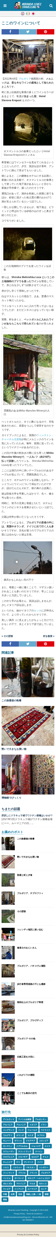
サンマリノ (7, 1146)
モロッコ (43, 1183)
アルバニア (7, 1124)
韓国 (47, 1194)
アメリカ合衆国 (24, 1119)
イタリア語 (28, 14)
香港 (5, 1199)
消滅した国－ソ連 (33, 1194)
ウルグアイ (7, 1135)
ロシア (44, 1189)
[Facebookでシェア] (10, 31)
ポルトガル (7, 1183)
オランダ (20, 1135)
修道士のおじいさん (27, 947)
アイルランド (8, 1119)
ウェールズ (32, 1130)
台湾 (12, 1194)
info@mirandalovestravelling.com (17, 1217)
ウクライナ (45, 1130)
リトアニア (19, 1189)
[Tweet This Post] (28, 31)
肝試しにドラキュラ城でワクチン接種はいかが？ (27, 815)
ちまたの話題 (11, 809)
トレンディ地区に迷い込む (30, 929)
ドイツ (40, 1162)
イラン (44, 1124)
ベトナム (7, 1178)
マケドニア (21, 1183)
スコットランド (24, 1151)
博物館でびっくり (11, 797)
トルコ (6, 1167)
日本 (20, 1194)
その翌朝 (21, 911)
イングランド (8, 1130)
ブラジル (22, 1172)
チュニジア (7, 1162)
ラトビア (7, 1189)
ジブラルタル (22, 1146)
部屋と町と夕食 (24, 874)
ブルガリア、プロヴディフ (30, 1020)
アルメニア (21, 1124)
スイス (47, 1146)
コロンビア (43, 1140)
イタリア (33, 1124)
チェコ (45, 1156)
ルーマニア (32, 1189)
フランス (33, 1172)
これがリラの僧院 (26, 1074)
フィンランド (8, 1172)
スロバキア (23, 1156)
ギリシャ (18, 1140)
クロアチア (30, 1140)
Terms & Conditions (34, 1213)
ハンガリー (43, 1167)
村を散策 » (48, 636)
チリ (18, 1162)
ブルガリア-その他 (26, 1038)
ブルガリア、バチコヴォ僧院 (31, 965)
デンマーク (28, 1162)
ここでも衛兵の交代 (27, 1092)
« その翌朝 (7, 636)
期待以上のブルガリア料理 (30, 1002)
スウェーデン (8, 1151)
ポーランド (19, 1178)
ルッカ (37, 610)
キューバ (7, 1140)
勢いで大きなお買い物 (14, 749)
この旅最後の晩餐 (11, 700)
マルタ (32, 1183)
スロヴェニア (8, 1156)
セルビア (35, 1156)
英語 (23, 14)
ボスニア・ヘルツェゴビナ (39, 1178)
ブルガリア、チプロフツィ (30, 893)
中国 (5, 1194)
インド (21, 1130)
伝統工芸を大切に (26, 1056)
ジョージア (36, 1146)
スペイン (39, 1151)
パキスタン (30, 1167)
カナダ (30, 1135)
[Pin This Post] (45, 31)
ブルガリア (25, 78)
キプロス (41, 1135)
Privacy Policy (19, 1213)
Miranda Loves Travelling (18, 1210)
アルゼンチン (40, 1119)
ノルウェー (17, 1167)
